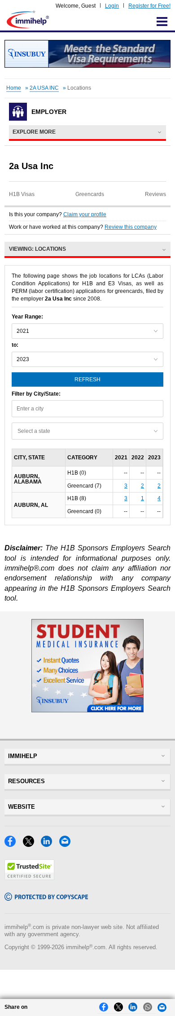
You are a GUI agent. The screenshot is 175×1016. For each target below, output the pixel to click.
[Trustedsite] (29, 877)
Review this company (131, 227)
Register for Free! (149, 6)
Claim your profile (84, 214)
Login (112, 6)
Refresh (87, 379)
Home (13, 88)
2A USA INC (44, 88)
